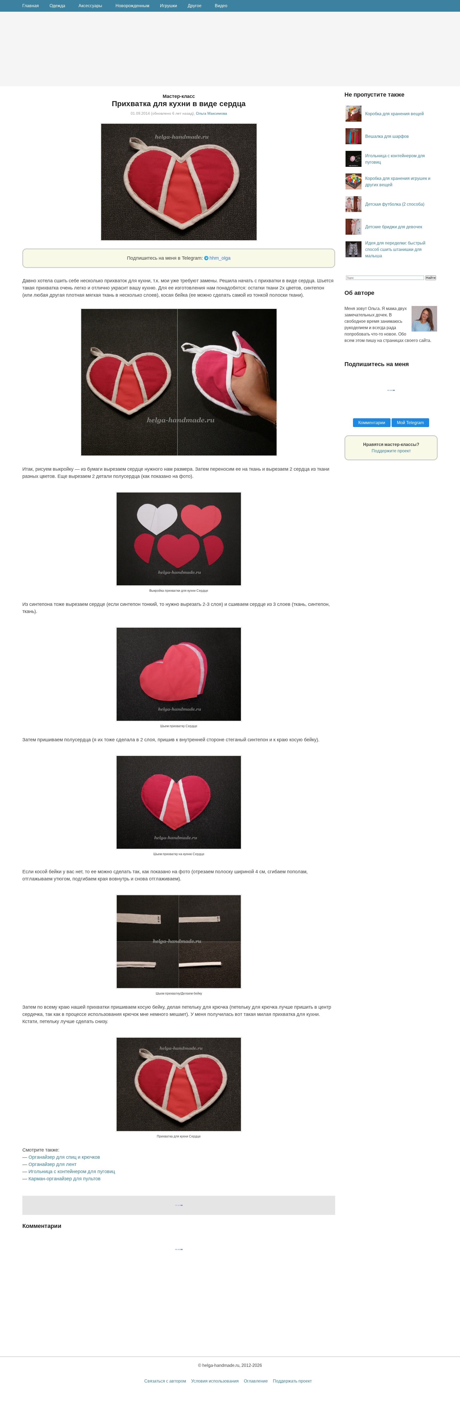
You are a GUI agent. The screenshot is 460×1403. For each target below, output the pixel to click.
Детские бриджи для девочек (393, 227)
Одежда (57, 5)
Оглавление (256, 1381)
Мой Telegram (410, 422)
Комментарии (371, 422)
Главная (30, 5)
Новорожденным (132, 5)
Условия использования (215, 1381)
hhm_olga (220, 258)
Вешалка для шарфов (387, 136)
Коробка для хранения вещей (394, 113)
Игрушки (168, 5)
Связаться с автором (165, 1381)
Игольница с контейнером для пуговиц (71, 1171)
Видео (221, 5)
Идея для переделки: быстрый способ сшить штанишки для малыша (395, 249)
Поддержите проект (391, 451)
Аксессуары (90, 5)
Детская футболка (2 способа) (394, 204)
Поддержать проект (292, 1381)
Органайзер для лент (52, 1164)
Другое (195, 5)
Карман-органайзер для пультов (64, 1178)
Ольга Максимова (211, 113)
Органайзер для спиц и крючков (64, 1157)
